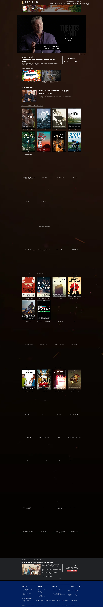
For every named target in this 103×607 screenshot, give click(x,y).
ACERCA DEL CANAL (41, 589)
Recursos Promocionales (41, 596)
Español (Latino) (48, 600)
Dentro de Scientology (26, 590)
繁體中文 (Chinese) (64, 601)
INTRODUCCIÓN (53, 4)
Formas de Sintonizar (41, 592)
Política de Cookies (64, 605)
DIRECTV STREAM (56, 589)
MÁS (59, 578)
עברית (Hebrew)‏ (65, 600)
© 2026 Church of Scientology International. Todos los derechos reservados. (33, 605)
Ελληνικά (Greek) (39, 600)
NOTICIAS (74, 4)
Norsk (38, 601)
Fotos (54, 12)
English (24, 600)
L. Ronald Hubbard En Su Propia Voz (28, 589)
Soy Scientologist (25, 597)
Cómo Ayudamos (77, 592)
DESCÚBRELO (71, 570)
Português (43, 601)
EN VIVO (58, 4)
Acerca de (44, 12)
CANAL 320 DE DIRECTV (58, 588)
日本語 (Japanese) (26, 601)
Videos (49, 12)
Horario (39, 588)
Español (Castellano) (56, 600)
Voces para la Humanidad (27, 594)
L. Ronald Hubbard (70, 590)
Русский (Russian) (50, 601)
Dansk (28, 600)
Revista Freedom (70, 596)
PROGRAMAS (68, 4)
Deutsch (32, 600)
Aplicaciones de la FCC (77, 604)
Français (71, 601)
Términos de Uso (57, 605)
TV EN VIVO (39, 586)
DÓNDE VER (54, 586)
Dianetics (69, 592)
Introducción (40, 591)
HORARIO (63, 4)
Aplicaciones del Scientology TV (59, 594)
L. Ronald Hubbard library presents (28, 595)
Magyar (71, 600)
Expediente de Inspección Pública (67, 604)
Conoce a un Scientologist (27, 593)
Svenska (57, 601)
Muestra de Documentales (27, 598)
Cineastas (59, 12)
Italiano (75, 600)
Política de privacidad (72, 605)
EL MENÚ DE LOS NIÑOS (35, 8)
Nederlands (33, 601)
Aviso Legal (78, 605)
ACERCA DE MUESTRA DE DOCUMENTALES (32, 559)
